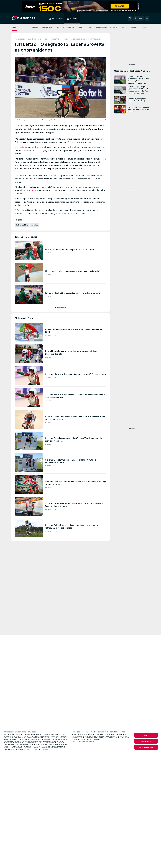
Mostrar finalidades (146, 747)
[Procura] (130, 18)
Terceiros (45, 749)
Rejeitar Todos (146, 741)
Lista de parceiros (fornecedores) (83, 741)
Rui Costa (31, 190)
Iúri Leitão (19, 147)
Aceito (146, 735)
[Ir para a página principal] (25, 18)
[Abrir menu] (147, 18)
